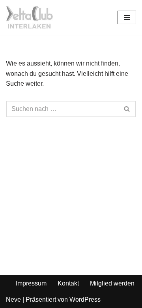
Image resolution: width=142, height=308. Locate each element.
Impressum (31, 283)
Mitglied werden (112, 283)
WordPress (85, 299)
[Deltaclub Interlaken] (29, 17)
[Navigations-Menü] (127, 17)
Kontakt (68, 283)
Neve (13, 299)
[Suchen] (127, 109)
